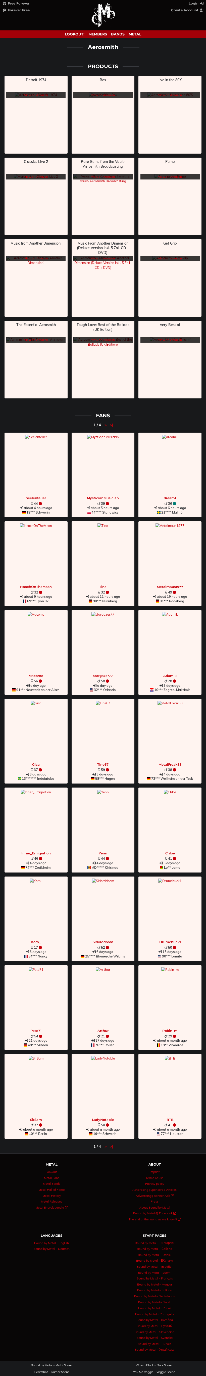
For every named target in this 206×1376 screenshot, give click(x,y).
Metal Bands (51, 1183)
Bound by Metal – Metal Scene (52, 1365)
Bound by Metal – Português (154, 1314)
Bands (118, 34)
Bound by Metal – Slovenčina (154, 1332)
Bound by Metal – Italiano (154, 1290)
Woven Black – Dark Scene (154, 1365)
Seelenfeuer (36, 498)
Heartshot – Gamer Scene (52, 1371)
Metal (135, 34)
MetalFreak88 (170, 764)
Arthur (103, 1031)
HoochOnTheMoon (36, 587)
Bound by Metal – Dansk (154, 1255)
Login (194, 3)
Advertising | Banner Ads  (155, 1196)
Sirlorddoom (103, 942)
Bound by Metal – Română (154, 1320)
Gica (36, 764)
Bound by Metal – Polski (154, 1308)
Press (155, 1201)
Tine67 (103, 764)
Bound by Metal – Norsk (154, 1302)
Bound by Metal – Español (154, 1266)
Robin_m (170, 1031)
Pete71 (35, 1031)
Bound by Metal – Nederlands (154, 1296)
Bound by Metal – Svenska (154, 1338)
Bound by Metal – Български (154, 1243)
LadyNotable (103, 1120)
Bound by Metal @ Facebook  (154, 1213)
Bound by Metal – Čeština (154, 1249)
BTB (170, 1120)
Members (97, 34)
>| (111, 425)
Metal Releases (51, 1201)
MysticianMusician (103, 498)
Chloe (170, 853)
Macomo (36, 676)
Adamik (170, 676)
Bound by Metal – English (51, 1243)
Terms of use (155, 1178)
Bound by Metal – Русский (155, 1326)
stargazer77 (103, 676)
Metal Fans (51, 1178)
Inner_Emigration (36, 853)
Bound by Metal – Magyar (154, 1284)
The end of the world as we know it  (155, 1219)
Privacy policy (154, 1183)
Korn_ (36, 942)
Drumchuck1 (170, 942)
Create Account (185, 10)
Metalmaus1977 (170, 587)
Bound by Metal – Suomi (154, 1272)
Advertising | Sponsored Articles (154, 1189)
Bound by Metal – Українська (154, 1349)
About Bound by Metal (154, 1207)
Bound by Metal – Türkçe (154, 1344)
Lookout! (74, 34)
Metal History (51, 1196)
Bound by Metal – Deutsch (51, 1249)
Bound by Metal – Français (154, 1278)
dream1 (170, 498)
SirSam (36, 1120)
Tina (103, 587)
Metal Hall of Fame (51, 1189)
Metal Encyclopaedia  (51, 1207)
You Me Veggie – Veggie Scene (154, 1371)
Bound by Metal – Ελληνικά (154, 1260)
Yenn (103, 853)
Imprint (155, 1172)
